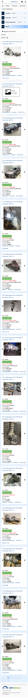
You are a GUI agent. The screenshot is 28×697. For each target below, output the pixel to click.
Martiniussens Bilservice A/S (8, 329)
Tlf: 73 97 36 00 (22, 371)
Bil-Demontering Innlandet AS (9, 75)
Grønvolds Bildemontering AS (9, 626)
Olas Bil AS (4, 502)
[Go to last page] (8, 680)
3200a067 (9, 244)
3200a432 (8, 288)
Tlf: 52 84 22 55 (17, 502)
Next (24, 52)
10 (22, 271)
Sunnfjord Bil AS (5, 154)
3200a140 (8, 194)
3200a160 (9, 581)
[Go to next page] (5, 680)
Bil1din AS (4, 289)
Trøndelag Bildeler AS (7, 371)
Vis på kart (19, 75)
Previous (2, 52)
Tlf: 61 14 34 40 (5, 78)
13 (2, 680)
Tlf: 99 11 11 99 (5, 331)
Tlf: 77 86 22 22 (19, 196)
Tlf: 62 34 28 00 (5, 629)
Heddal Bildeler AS (6, 112)
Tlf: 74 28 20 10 (17, 289)
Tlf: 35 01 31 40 (21, 112)
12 (14, 273)
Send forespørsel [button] (7, 64)
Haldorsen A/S (5, 196)
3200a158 (8, 74)
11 (12, 273)
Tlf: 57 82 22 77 (20, 154)
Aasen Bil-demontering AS (8, 245)
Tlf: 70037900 (5, 248)
